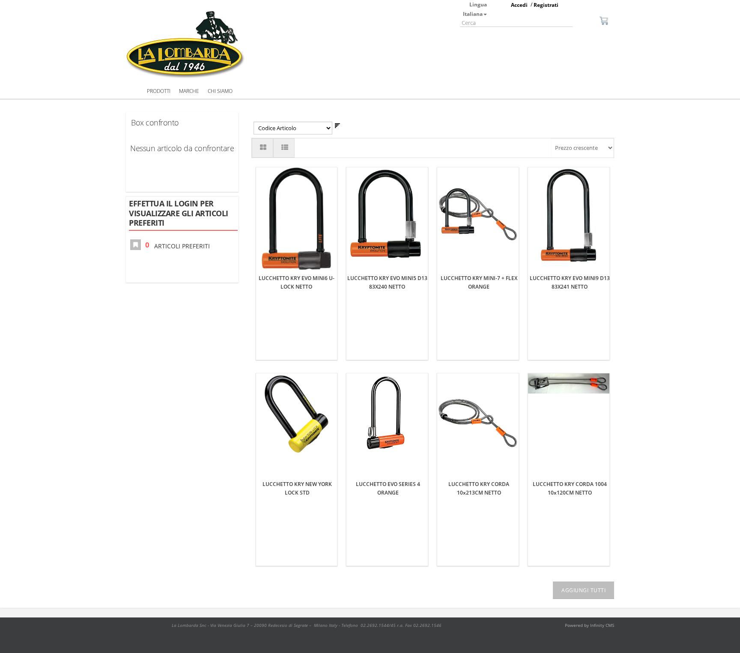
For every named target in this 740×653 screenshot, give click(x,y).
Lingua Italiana (475, 9)
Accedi (519, 5)
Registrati (546, 5)
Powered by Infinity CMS (589, 625)
